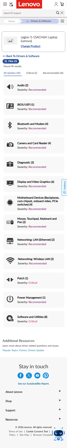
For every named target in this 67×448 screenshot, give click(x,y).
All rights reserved (42, 427)
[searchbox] (33, 12)
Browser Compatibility (45, 435)
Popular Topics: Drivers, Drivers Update (23, 350)
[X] (29, 376)
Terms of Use (16, 431)
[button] (4, 5)
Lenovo (28, 427)
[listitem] (33, 87)
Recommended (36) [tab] (53, 73)
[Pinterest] (46, 376)
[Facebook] (21, 376)
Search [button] (57, 13)
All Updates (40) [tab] (12, 73)
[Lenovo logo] (29, 4)
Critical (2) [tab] (32, 73)
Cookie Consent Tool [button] (37, 431)
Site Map (24, 435)
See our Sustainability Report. (33, 384)
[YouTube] (37, 376)
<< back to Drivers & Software (21, 56)
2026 (21, 427)
